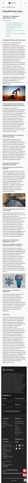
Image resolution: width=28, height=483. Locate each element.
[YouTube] (19, 448)
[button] (11, 411)
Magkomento (18, 404)
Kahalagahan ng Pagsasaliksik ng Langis (15, 22)
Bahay (3, 7)
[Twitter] (22, 448)
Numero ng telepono (20, 398)
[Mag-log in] (24, 3)
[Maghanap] (21, 3)
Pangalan (4, 398)
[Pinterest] (22, 445)
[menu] (3, 3)
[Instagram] (19, 445)
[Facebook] (16, 445)
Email (4, 404)
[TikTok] (16, 448)
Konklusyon (9, 36)
